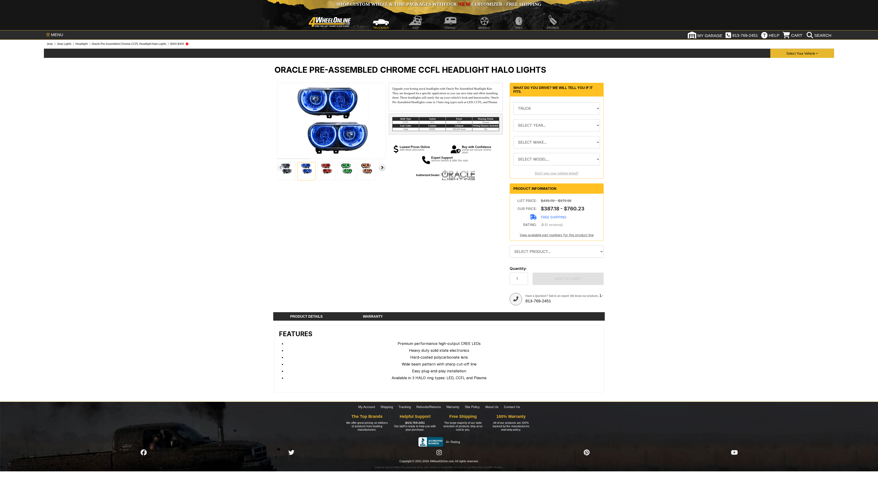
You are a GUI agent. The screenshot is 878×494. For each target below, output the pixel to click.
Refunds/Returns (428, 407)
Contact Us (512, 407)
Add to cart (568, 279)
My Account (366, 407)
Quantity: (518, 268)
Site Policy (472, 407)
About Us (491, 407)
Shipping (386, 407)
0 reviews (553, 225)
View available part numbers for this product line (557, 235)
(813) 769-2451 (415, 422)
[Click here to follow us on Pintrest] (586, 452)
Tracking (405, 407)
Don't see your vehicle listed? (556, 173)
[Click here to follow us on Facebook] (143, 452)
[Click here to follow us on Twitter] (291, 452)
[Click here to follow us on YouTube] (734, 452)
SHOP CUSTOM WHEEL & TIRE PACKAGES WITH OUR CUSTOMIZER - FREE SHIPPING (439, 4)
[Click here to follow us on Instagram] (439, 452)
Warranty (452, 407)
